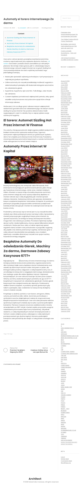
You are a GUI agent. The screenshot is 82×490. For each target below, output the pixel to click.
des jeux (64, 359)
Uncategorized (46, 28)
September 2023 (66, 144)
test (62, 434)
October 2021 (65, 181)
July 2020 (64, 211)
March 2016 (64, 284)
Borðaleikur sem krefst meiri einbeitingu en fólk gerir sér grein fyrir (69, 46)
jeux (62, 383)
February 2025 (66, 116)
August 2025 (65, 105)
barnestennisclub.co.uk (69, 336)
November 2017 (66, 244)
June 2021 (64, 189)
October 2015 (65, 294)
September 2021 (66, 183)
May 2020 (64, 215)
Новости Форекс (67, 444)
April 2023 (64, 154)
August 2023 (65, 146)
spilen (63, 426)
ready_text (65, 409)
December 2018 (66, 219)
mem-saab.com (66, 387)
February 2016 (65, 286)
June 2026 (64, 85)
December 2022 (66, 162)
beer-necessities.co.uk (69, 338)
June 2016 (64, 278)
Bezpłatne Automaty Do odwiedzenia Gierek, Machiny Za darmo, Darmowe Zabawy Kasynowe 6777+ (21, 49)
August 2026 (65, 81)
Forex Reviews (66, 367)
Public (63, 407)
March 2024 (65, 134)
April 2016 (64, 282)
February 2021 (65, 197)
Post (62, 401)
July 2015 (64, 299)
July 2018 (64, 229)
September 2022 (66, 168)
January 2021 (65, 199)
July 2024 (64, 126)
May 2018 (64, 233)
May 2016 (64, 280)
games (63, 371)
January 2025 (65, 118)
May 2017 (64, 256)
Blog (62, 342)
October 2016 (65, 270)
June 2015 (64, 301)
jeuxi (62, 385)
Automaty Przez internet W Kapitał (20, 43)
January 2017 (65, 264)
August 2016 (65, 274)
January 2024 (65, 136)
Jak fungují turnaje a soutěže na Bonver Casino (69, 59)
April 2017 (64, 258)
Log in (63, 457)
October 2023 (65, 142)
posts (63, 403)
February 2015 (65, 309)
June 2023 (64, 150)
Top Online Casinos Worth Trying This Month (69, 40)
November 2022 (66, 164)
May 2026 (64, 87)
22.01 (62, 324)
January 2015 (65, 311)
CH (62, 348)
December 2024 (66, 120)
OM (62, 391)
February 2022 (66, 173)
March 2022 (65, 171)
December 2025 (66, 97)
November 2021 (66, 179)
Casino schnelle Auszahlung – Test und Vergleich (68, 53)
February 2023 (66, 158)
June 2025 (64, 109)
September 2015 (66, 296)
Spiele (63, 421)
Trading (64, 436)
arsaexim (23, 28)
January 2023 (65, 160)
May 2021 (64, 191)
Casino (63, 346)
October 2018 (65, 223)
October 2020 (65, 205)
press (63, 405)
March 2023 (65, 156)
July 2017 (64, 252)
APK (62, 330)
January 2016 (65, 288)
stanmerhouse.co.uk (68, 430)
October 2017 (65, 246)
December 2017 (66, 242)
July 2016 (64, 276)
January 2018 (65, 240)
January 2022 (65, 175)
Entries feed (65, 459)
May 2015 (64, 303)
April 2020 (64, 217)
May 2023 (64, 152)
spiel (62, 419)
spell (62, 415)
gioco (63, 379)
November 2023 (66, 140)
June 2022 (64, 170)
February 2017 (65, 262)
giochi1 (63, 377)
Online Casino (66, 395)
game (63, 369)
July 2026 (64, 83)
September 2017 (66, 248)
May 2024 (64, 130)
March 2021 (64, 195)
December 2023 (66, 138)
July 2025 (64, 107)
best (62, 340)
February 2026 (66, 93)
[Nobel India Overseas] (15, 4)
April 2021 (64, 193)
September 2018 (66, 225)
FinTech (63, 363)
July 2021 (64, 187)
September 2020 (66, 207)
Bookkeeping (65, 344)
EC (62, 361)
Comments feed (66, 461)
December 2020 (66, 201)
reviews (63, 411)
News (63, 389)
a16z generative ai (67, 328)
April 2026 (64, 89)
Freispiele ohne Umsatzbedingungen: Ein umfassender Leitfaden (69, 34)
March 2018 (64, 237)
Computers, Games (67, 352)
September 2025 (66, 103)
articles (64, 334)
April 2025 (64, 113)
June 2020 (64, 213)
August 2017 (65, 250)
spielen (63, 423)
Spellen (63, 417)
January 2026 (65, 95)
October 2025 (65, 101)
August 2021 (65, 185)
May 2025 (64, 111)
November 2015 (66, 292)
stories (63, 432)
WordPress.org (66, 463)
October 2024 (65, 122)
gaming (63, 373)
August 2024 (65, 124)
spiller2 (63, 428)
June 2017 (64, 254)
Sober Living (65, 413)
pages (63, 397)
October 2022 (65, 166)
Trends (63, 438)
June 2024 (64, 128)
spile (62, 424)
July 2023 (64, 148)
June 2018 (64, 231)
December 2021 (66, 177)
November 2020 (66, 203)
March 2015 (64, 307)
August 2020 (65, 209)
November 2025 (66, 99)
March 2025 (65, 114)
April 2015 (64, 305)
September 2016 (66, 272)
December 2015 (66, 290)
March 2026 (65, 91)
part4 (63, 399)
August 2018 (65, 227)
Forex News (65, 365)
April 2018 (64, 235)
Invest (63, 381)
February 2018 (65, 239)
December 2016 (66, 266)
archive (63, 332)
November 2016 (66, 268)
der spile (64, 357)
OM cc (63, 393)
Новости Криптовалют (69, 442)
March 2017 (64, 260)
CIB (62, 350)
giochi (63, 375)
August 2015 (65, 297)
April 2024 (64, 132)
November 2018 (66, 221)
